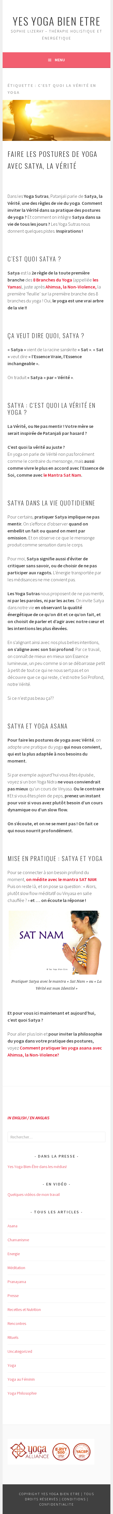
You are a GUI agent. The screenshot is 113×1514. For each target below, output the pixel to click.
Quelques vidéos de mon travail (34, 1194)
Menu (60, 59)
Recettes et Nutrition (24, 1309)
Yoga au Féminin (21, 1379)
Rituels (13, 1337)
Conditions (74, 1499)
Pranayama (17, 1281)
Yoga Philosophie (22, 1393)
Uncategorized (20, 1351)
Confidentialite (56, 1504)
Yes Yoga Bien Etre (57, 20)
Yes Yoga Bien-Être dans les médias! (37, 1166)
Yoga (12, 1365)
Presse (13, 1295)
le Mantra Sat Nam (62, 475)
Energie (14, 1253)
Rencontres (17, 1323)
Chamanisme (18, 1239)
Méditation (16, 1267)
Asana (12, 1225)
